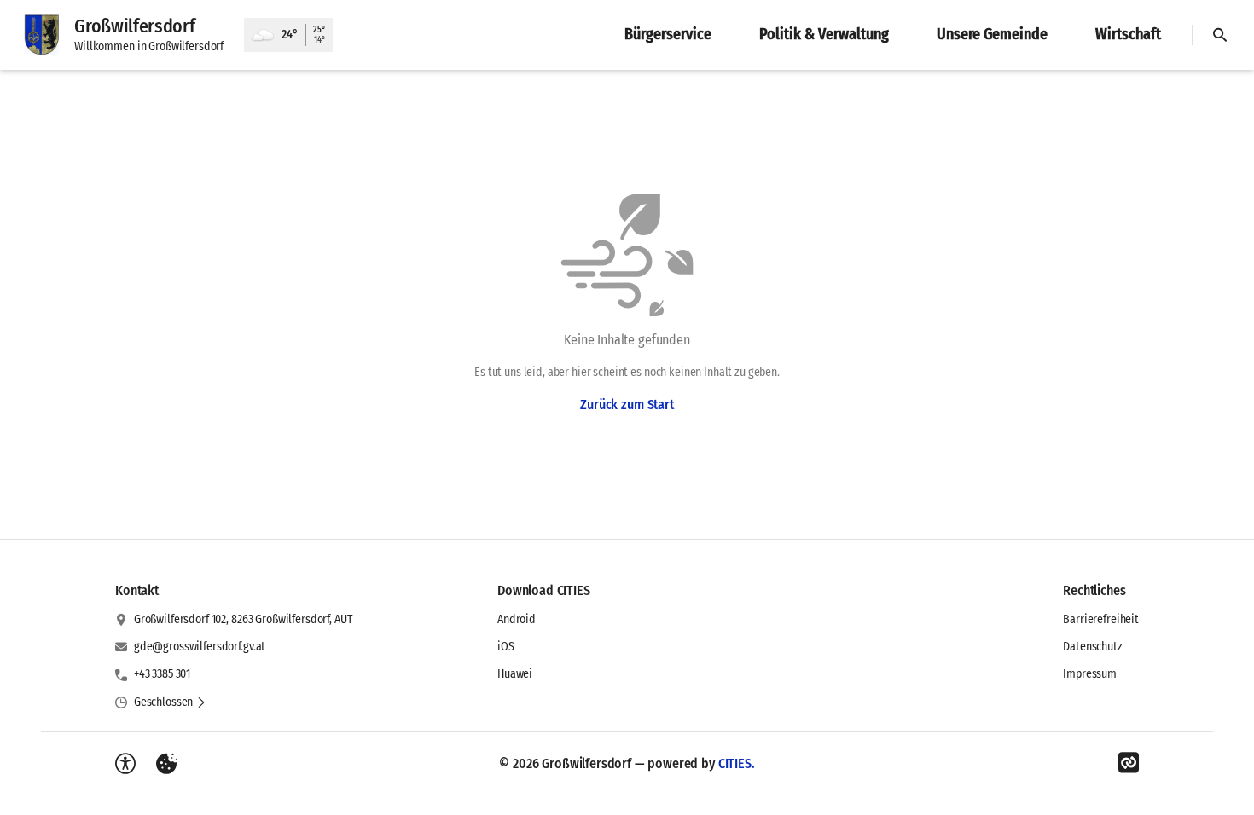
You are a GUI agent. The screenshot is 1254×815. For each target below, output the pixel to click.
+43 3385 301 (162, 674)
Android (516, 619)
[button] (170, 702)
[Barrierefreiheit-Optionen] (125, 764)
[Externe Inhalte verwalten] (166, 764)
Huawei (514, 674)
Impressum (1090, 674)
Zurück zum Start (626, 404)
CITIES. (736, 763)
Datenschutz (1092, 646)
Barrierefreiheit (1101, 619)
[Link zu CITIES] (1128, 763)
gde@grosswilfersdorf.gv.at (199, 646)
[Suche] (1220, 35)
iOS (505, 646)
